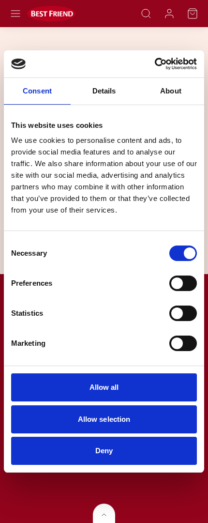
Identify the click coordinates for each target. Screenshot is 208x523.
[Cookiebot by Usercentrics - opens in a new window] (154, 64)
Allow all (104, 387)
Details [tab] (104, 91)
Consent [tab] (37, 91)
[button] (15, 13)
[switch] (183, 283)
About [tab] (170, 91)
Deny (104, 450)
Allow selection (104, 419)
